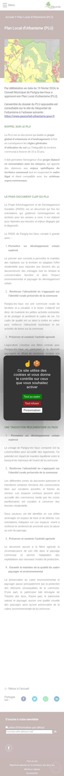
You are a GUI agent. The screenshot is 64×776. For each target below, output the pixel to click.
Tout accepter (32, 396)
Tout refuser (32, 403)
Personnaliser (32, 410)
